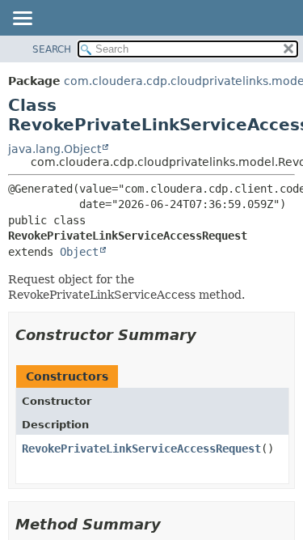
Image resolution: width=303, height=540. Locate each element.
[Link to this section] (207, 334)
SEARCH (51, 49)
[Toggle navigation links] (22, 19)
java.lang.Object (54, 148)
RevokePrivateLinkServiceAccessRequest (141, 448)
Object (79, 251)
